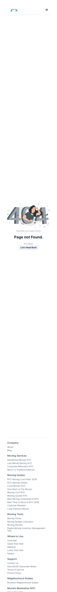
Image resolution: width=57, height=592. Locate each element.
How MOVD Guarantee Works (21, 566)
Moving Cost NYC (16, 492)
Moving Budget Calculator (20, 521)
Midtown (11, 547)
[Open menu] (47, 10)
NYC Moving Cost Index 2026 (22, 479)
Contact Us (12, 563)
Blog (9, 450)
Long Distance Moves (18, 508)
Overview (12, 540)
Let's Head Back (29, 247)
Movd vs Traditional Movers (21, 469)
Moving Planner (15, 525)
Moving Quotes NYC (17, 495)
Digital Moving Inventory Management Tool (26, 529)
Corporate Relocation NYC (20, 466)
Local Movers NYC (16, 486)
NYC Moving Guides (17, 482)
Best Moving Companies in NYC (23, 499)
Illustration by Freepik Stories (28, 231)
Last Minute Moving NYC (19, 463)
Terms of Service (15, 569)
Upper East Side (15, 543)
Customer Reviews (16, 505)
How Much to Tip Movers (19, 489)
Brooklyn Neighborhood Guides (22, 582)
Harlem (10, 553)
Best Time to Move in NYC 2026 (23, 502)
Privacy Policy (14, 573)
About (10, 447)
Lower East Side (15, 550)
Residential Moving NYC (19, 460)
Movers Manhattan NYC (21, 588)
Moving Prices (14, 518)
